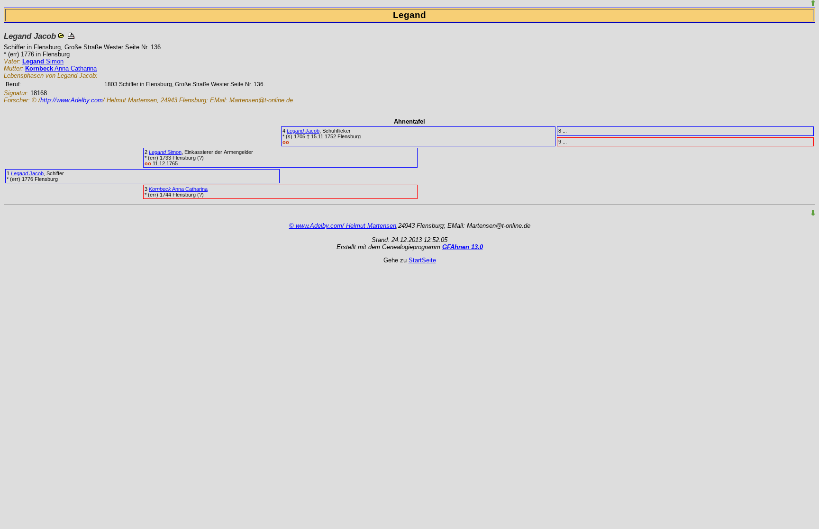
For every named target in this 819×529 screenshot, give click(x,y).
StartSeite (422, 260)
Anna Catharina (61, 68)
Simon (43, 61)
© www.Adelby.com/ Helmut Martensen (342, 225)
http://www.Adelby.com (71, 100)
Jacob (303, 131)
